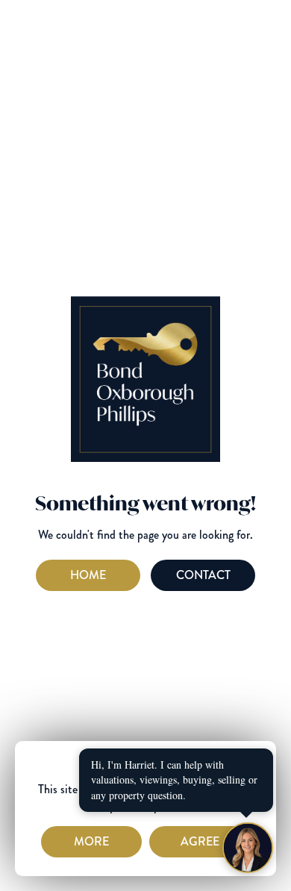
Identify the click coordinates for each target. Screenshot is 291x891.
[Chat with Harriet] (247, 847)
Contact (203, 575)
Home (88, 575)
